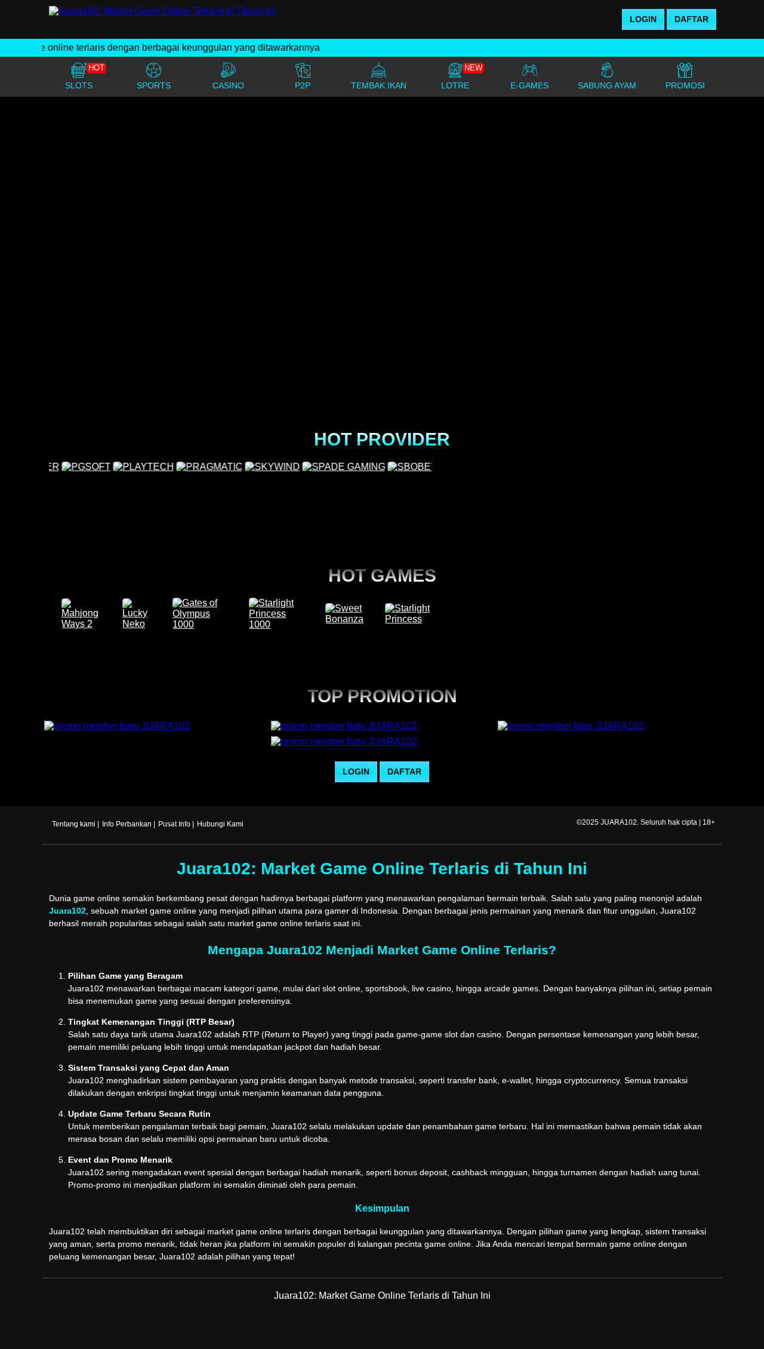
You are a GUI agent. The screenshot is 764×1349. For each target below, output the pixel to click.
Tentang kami (74, 824)
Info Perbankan (127, 824)
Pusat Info (174, 824)
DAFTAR (691, 19)
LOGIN (643, 19)
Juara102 (67, 910)
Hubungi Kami (220, 824)
